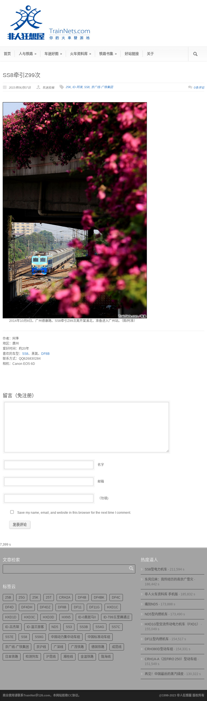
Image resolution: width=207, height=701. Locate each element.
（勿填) (103, 498)
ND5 (54, 627)
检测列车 (32, 657)
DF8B (45, 354)
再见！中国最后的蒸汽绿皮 (164, 674)
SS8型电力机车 (156, 569)
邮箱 (101, 481)
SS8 (86, 87)
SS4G (99, 627)
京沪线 (41, 647)
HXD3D (48, 617)
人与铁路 (27, 54)
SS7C (116, 627)
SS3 (69, 627)
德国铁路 (97, 647)
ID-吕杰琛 (12, 627)
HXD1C (112, 607)
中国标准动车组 (99, 637)
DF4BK (99, 597)
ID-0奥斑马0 (87, 617)
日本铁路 (11, 657)
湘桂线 (68, 657)
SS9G (39, 637)
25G (22, 597)
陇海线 (106, 657)
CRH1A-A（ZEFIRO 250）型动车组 (171, 659)
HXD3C (29, 617)
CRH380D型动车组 (159, 649)
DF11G (94, 607)
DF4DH (26, 607)
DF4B (82, 597)
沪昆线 (51, 657)
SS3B (84, 627)
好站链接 (132, 54)
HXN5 (66, 617)
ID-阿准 (77, 87)
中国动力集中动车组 (65, 637)
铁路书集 (108, 54)
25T (48, 597)
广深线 (58, 647)
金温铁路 (87, 657)
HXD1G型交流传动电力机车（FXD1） (172, 624)
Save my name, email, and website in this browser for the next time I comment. (74, 513)
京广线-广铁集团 (102, 87)
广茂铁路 (77, 647)
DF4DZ (45, 607)
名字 (101, 465)
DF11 (78, 607)
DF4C (116, 597)
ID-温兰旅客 (35, 627)
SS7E (9, 637)
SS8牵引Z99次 (21, 75)
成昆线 (117, 647)
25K (68, 87)
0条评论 (199, 87)
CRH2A (64, 597)
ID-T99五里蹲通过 (117, 617)
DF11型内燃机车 (157, 639)
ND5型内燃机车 (156, 614)
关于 (150, 54)
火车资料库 (80, 54)
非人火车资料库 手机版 (161, 594)
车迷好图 (53, 54)
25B (8, 597)
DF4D (9, 607)
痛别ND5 (151, 604)
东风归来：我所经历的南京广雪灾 (169, 579)
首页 (7, 54)
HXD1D (10, 617)
